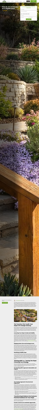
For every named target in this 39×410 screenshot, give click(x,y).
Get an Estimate (5, 302)
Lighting (21, 1)
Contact (28, 1)
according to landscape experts (31, 340)
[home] (4, 1)
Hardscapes (8, 1)
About (24, 1)
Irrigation (12, 1)
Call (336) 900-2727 (33, 1)
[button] (8, 1)
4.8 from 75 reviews (10, 10)
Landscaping (16, 1)
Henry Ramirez (18, 300)
